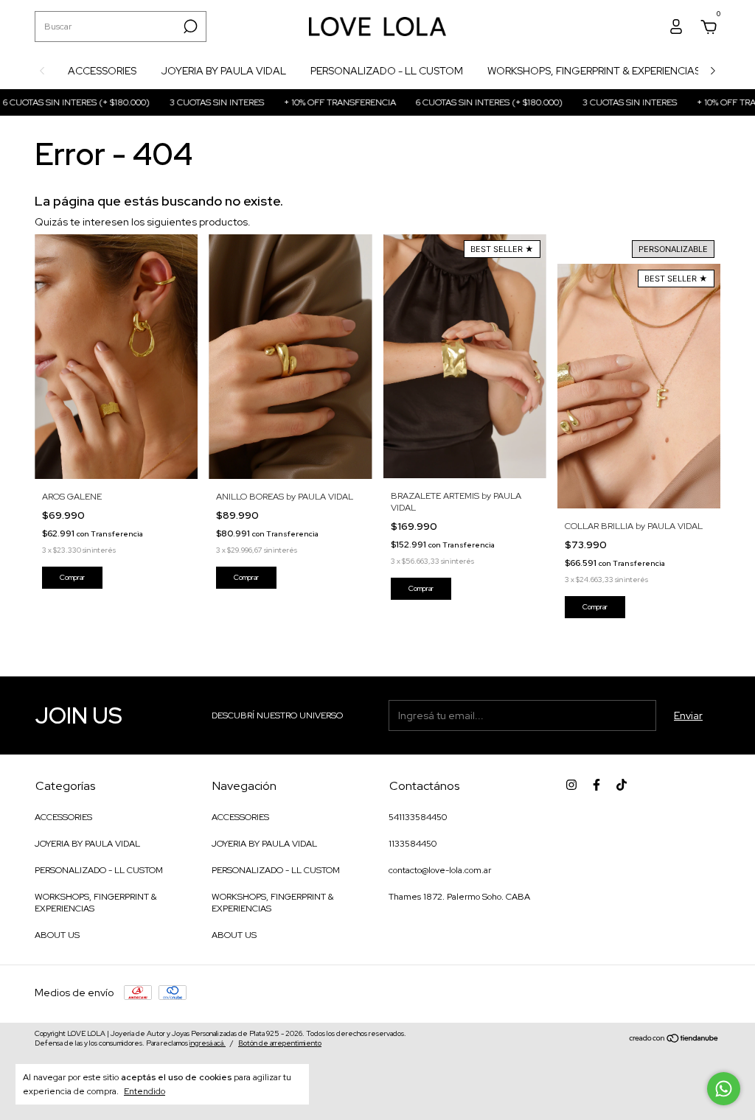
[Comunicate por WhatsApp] (723, 1088)
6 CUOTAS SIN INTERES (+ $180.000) (462, 102)
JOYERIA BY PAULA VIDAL (223, 70)
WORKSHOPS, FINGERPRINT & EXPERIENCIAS (593, 70)
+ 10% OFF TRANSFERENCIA (313, 102)
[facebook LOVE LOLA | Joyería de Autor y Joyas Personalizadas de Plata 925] (596, 785)
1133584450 (412, 844)
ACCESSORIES (102, 70)
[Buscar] (189, 26)
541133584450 (418, 817)
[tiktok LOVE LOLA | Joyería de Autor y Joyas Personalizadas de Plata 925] (621, 785)
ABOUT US (57, 935)
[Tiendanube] (674, 1039)
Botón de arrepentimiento (279, 1043)
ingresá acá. (207, 1043)
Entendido (144, 1091)
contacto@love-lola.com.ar (440, 870)
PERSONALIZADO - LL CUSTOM (386, 70)
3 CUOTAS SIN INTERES (190, 102)
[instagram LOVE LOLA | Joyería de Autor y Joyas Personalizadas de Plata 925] (571, 785)
